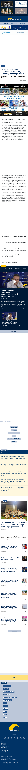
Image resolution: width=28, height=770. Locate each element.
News (10, 268)
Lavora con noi (4, 750)
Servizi (2, 741)
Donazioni (3, 749)
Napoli (24, 268)
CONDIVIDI (20, 66)
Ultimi (4, 268)
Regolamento (4, 747)
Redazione (3, 743)
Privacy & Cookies (5, 746)
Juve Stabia (17, 268)
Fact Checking (4, 751)
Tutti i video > (14, 331)
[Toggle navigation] (3, 19)
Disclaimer (3, 744)
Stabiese (6, 23)
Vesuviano (22, 23)
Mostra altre (14, 631)
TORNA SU (14, 677)
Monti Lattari (14, 23)
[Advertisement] (14, 50)
